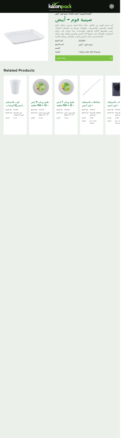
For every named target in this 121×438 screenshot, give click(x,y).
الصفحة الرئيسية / (85, 14)
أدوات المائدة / (73, 14)
